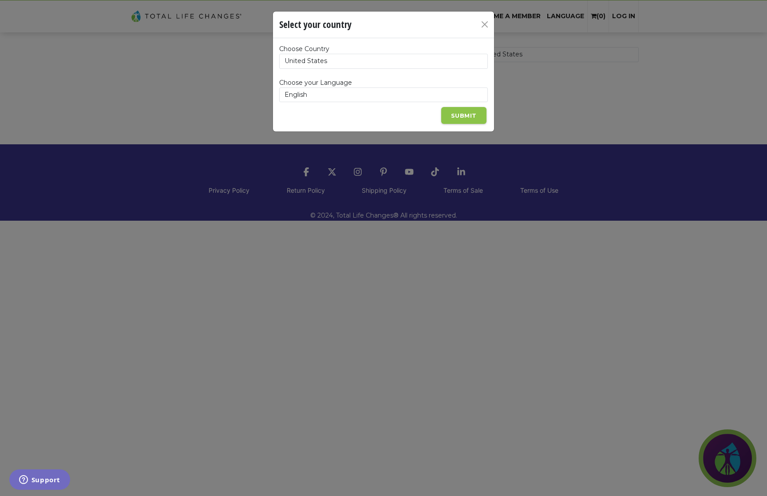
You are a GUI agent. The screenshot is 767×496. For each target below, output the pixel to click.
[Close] (484, 24)
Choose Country (304, 49)
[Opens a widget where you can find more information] (39, 480)
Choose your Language (315, 83)
